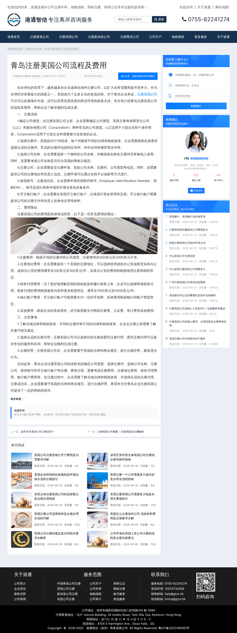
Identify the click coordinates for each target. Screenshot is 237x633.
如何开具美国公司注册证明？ (38, 431)
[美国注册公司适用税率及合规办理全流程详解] (21, 519)
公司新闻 (20, 599)
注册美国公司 (68, 37)
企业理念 (20, 588)
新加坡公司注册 (67, 594)
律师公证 (119, 583)
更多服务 (200, 37)
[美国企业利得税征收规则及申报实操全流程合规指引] (21, 480)
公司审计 (95, 599)
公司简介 (20, 583)
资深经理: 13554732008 (167, 588)
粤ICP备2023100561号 (173, 628)
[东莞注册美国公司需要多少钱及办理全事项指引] (97, 500)
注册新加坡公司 (99, 37)
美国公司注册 (66, 588)
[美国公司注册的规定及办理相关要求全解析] (21, 539)
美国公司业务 (34, 48)
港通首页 (13, 37)
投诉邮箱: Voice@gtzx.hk (168, 599)
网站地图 (222, 7)
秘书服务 (119, 594)
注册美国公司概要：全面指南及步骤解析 (120, 431)
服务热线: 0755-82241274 (169, 583)
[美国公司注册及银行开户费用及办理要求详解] (21, 461)
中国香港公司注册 (69, 583)
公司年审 (95, 588)
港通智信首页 (15, 48)
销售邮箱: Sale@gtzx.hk (167, 594)
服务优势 (20, 594)
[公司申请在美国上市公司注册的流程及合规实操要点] (97, 539)
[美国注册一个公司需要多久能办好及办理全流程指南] (97, 480)
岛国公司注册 (66, 599)
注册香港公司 (39, 37)
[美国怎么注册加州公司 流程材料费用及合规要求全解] (97, 519)
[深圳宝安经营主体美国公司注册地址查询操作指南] (97, 461)
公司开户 (155, 37)
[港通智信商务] (13, 19)
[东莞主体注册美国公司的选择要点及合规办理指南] (21, 500)
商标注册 (119, 588)
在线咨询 (186, 7)
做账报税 (178, 37)
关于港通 (204, 7)
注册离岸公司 (129, 37)
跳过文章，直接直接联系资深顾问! (138, 76)
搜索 (161, 19)
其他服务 (119, 599)
